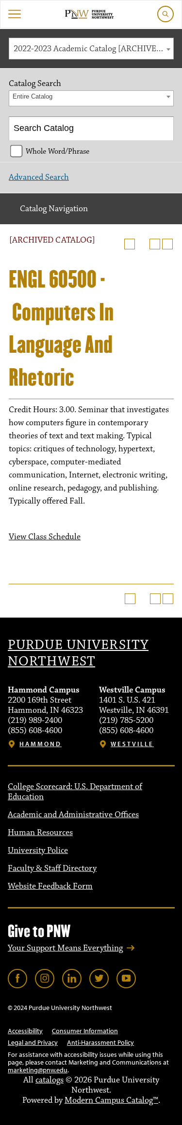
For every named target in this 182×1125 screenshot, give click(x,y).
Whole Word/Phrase (57, 151)
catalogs (49, 1080)
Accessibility (25, 1030)
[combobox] (91, 48)
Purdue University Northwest (78, 653)
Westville (132, 744)
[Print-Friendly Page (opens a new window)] (154, 244)
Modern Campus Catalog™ (111, 1100)
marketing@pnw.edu (37, 1070)
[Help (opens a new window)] (167, 244)
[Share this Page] (142, 244)
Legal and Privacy (33, 1042)
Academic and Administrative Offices (73, 814)
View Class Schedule (45, 537)
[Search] (162, 128)
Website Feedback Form (50, 886)
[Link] (17, 978)
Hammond (40, 744)
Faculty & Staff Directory (52, 868)
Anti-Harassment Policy (100, 1042)
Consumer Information (85, 1030)
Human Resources (40, 832)
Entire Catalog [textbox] (32, 96)
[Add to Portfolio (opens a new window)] (129, 244)
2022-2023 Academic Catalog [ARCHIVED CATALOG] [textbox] (93, 48)
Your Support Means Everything (65, 948)
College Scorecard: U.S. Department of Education (75, 791)
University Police (38, 850)
